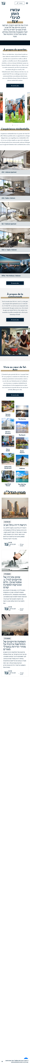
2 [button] (14, 125)
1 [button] (12, 125)
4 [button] (17, 125)
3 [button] (16, 125)
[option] (15, 109)
